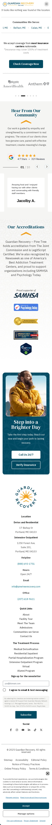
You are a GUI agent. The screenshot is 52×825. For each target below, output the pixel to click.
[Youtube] (23, 730)
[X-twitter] (41, 730)
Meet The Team (26, 623)
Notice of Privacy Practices (26, 764)
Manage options (26, 813)
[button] (47, 773)
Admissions (26, 627)
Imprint (42, 821)
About (26, 614)
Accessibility (21, 760)
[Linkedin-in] (29, 730)
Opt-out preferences (14, 821)
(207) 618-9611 (26, 599)
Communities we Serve (26, 631)
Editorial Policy (39, 760)
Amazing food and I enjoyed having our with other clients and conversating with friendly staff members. (25, 188)
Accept (26, 805)
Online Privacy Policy (15, 768)
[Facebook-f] (11, 730)
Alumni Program (26, 670)
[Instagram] (17, 730)
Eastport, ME (34, 27)
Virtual (26, 666)
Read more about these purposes (33, 797)
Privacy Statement (31, 821)
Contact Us (26, 636)
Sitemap (8, 760)
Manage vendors (12, 797)
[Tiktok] (35, 730)
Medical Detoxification (26, 649)
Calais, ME (16, 27)
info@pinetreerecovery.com (26, 586)
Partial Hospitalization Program (26, 657)
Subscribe (26, 714)
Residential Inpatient (26, 653)
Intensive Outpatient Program (26, 662)
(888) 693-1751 (26, 563)
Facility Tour (26, 618)
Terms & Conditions (39, 768)
